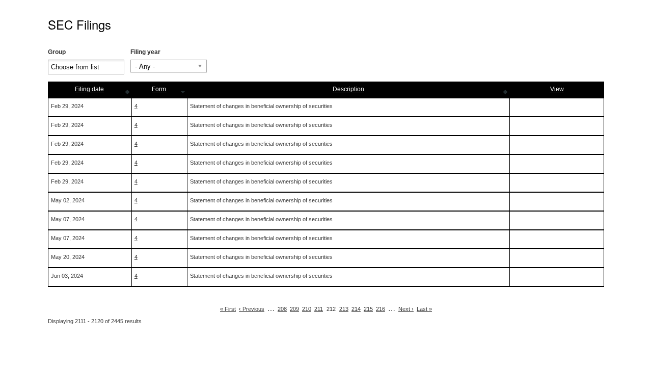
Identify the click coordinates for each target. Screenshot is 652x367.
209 (294, 309)
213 (343, 309)
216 (380, 309)
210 (306, 309)
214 (356, 309)
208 (282, 309)
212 (331, 309)
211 (318, 309)
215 (368, 309)
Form (159, 89)
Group (57, 52)
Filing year (145, 52)
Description (348, 89)
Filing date (89, 89)
